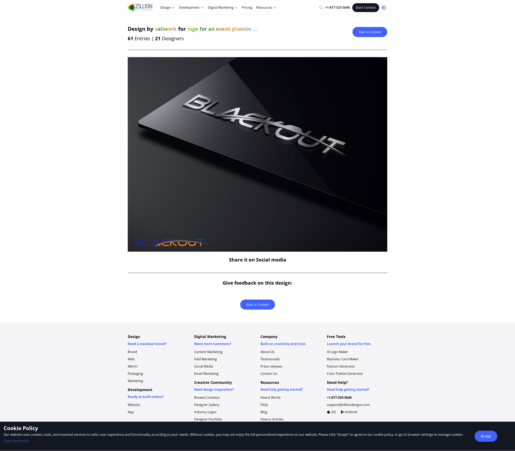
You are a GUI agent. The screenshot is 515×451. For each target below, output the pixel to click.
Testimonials (270, 359)
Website (134, 404)
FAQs (264, 404)
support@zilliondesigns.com (348, 404)
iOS (333, 412)
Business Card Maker (343, 359)
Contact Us (269, 373)
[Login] (383, 7)
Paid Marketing (205, 359)
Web (131, 359)
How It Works (271, 397)
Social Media (203, 366)
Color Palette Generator (345, 373)
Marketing (135, 380)
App (131, 412)
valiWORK (166, 28)
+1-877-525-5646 (337, 7)
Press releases (271, 366)
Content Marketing (208, 351)
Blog (264, 412)
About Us (268, 351)
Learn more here (16, 441)
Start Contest (366, 7)
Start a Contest (369, 32)
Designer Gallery (206, 404)
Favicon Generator (341, 366)
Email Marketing (206, 373)
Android (350, 412)
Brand (132, 351)
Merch (132, 366)
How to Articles (272, 419)
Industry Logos (205, 412)
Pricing (247, 7)
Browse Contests (207, 397)
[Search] (321, 8)
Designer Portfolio (208, 419)
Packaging (135, 373)
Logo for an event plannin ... (222, 28)
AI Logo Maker (337, 351)
